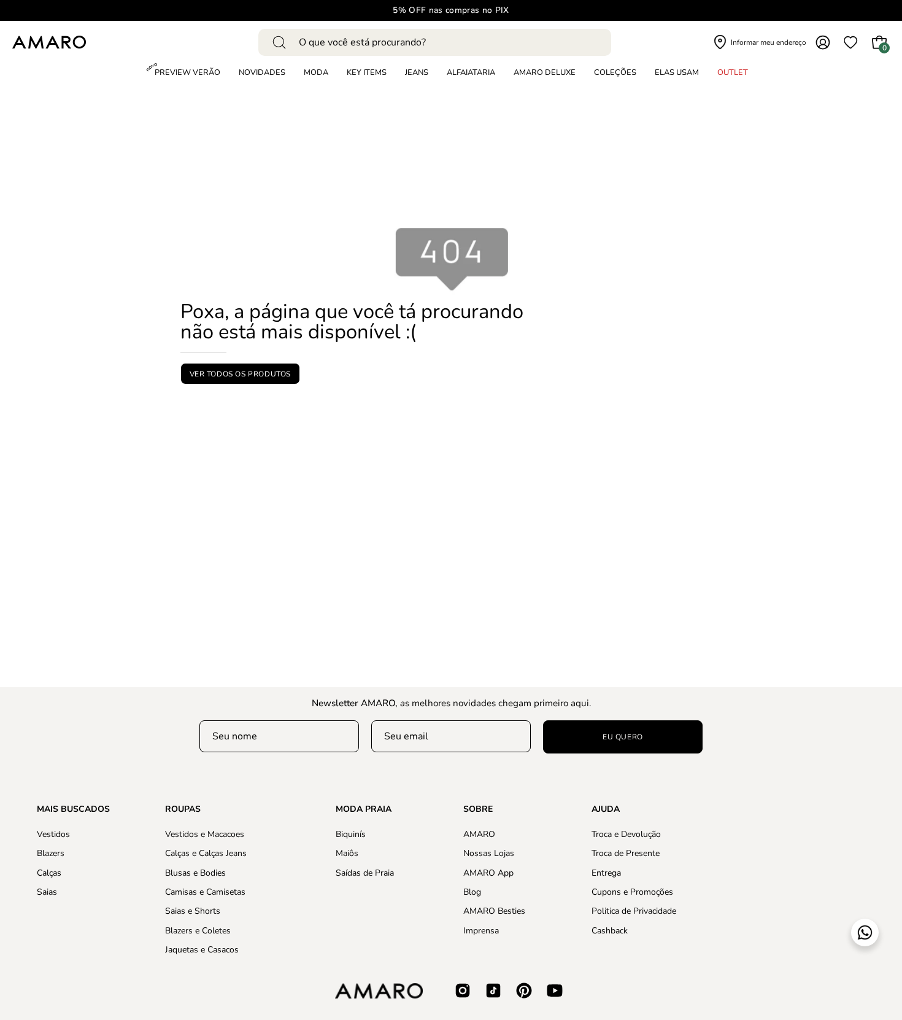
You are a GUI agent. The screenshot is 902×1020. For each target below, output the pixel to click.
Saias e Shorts (192, 911)
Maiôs (347, 853)
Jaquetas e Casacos (202, 950)
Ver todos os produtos (240, 373)
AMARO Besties (494, 911)
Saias (47, 892)
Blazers (50, 853)
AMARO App (488, 872)
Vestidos (53, 834)
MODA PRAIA (363, 809)
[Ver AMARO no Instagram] (462, 990)
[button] (615, 73)
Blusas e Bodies (195, 872)
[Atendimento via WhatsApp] (865, 932)
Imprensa (481, 930)
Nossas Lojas (488, 853)
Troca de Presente (626, 853)
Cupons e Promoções (632, 892)
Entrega (606, 872)
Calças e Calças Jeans (206, 853)
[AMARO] (49, 42)
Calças (49, 872)
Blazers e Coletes (198, 930)
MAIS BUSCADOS (73, 809)
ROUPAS (183, 809)
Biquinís (351, 834)
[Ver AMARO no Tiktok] (493, 990)
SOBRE (478, 809)
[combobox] (434, 42)
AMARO (479, 834)
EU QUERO (623, 737)
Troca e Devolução (626, 834)
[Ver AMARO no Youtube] (554, 990)
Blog (472, 892)
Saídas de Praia (365, 872)
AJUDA (606, 809)
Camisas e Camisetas (205, 892)
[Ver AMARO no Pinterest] (524, 990)
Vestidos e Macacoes (204, 834)
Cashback (610, 930)
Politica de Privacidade (634, 911)
